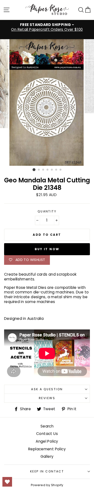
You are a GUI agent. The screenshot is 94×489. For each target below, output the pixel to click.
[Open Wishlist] (7, 482)
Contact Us (47, 433)
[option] (47, 27)
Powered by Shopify (47, 485)
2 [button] (39, 170)
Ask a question (47, 389)
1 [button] (34, 169)
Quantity (47, 211)
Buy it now (47, 249)
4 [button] (48, 170)
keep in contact (47, 471)
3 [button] (43, 170)
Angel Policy (47, 441)
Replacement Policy (47, 449)
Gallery (47, 456)
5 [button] (52, 170)
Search (47, 426)
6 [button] (56, 170)
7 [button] (61, 170)
